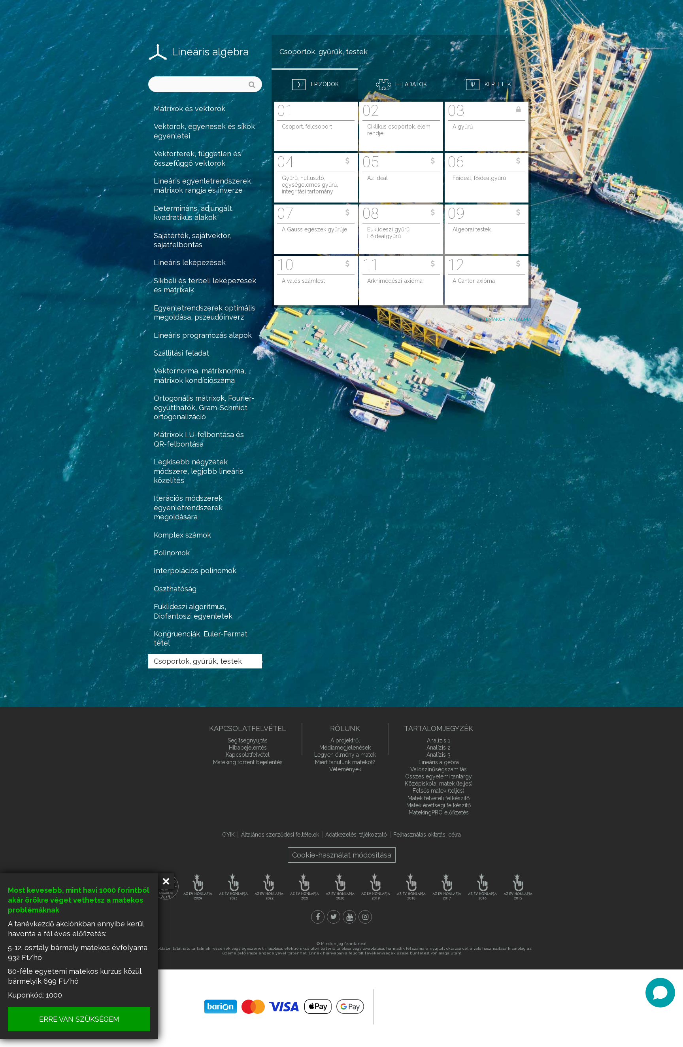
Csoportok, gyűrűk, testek (198, 661)
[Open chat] (660, 992)
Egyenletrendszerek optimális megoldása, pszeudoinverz (204, 312)
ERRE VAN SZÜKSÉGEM (79, 1019)
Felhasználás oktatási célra (427, 834)
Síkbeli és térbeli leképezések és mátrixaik (205, 285)
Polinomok (172, 553)
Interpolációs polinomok (195, 570)
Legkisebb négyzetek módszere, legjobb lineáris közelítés (198, 471)
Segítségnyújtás (248, 740)
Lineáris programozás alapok (203, 335)
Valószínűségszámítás (438, 769)
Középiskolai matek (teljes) (439, 783)
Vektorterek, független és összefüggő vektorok (197, 158)
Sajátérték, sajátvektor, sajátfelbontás (192, 240)
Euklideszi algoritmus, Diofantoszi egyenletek (193, 611)
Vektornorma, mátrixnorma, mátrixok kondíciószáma (200, 375)
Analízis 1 (438, 740)
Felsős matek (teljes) (438, 791)
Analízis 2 (438, 747)
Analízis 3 (438, 755)
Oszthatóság (175, 589)
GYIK (228, 834)
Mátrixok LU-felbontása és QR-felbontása (199, 439)
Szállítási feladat (181, 353)
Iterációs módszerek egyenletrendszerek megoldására (188, 507)
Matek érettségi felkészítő (438, 805)
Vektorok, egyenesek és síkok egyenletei (204, 131)
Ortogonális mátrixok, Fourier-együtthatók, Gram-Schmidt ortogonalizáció (204, 407)
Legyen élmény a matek (345, 755)
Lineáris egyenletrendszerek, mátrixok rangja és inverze (203, 185)
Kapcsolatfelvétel (248, 755)
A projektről (345, 740)
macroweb (431, 1005)
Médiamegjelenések (345, 747)
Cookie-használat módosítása (341, 855)
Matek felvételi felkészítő (439, 798)
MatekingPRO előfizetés (439, 812)
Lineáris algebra (210, 52)
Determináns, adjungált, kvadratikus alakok (194, 213)
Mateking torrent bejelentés (248, 762)
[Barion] (284, 1006)
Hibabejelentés (248, 747)
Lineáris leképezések (190, 262)
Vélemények (345, 769)
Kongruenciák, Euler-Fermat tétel (200, 638)
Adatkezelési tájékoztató (356, 834)
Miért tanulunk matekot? (345, 762)
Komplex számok (182, 535)
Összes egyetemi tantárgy (438, 776)
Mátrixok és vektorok (189, 108)
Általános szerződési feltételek (280, 834)
